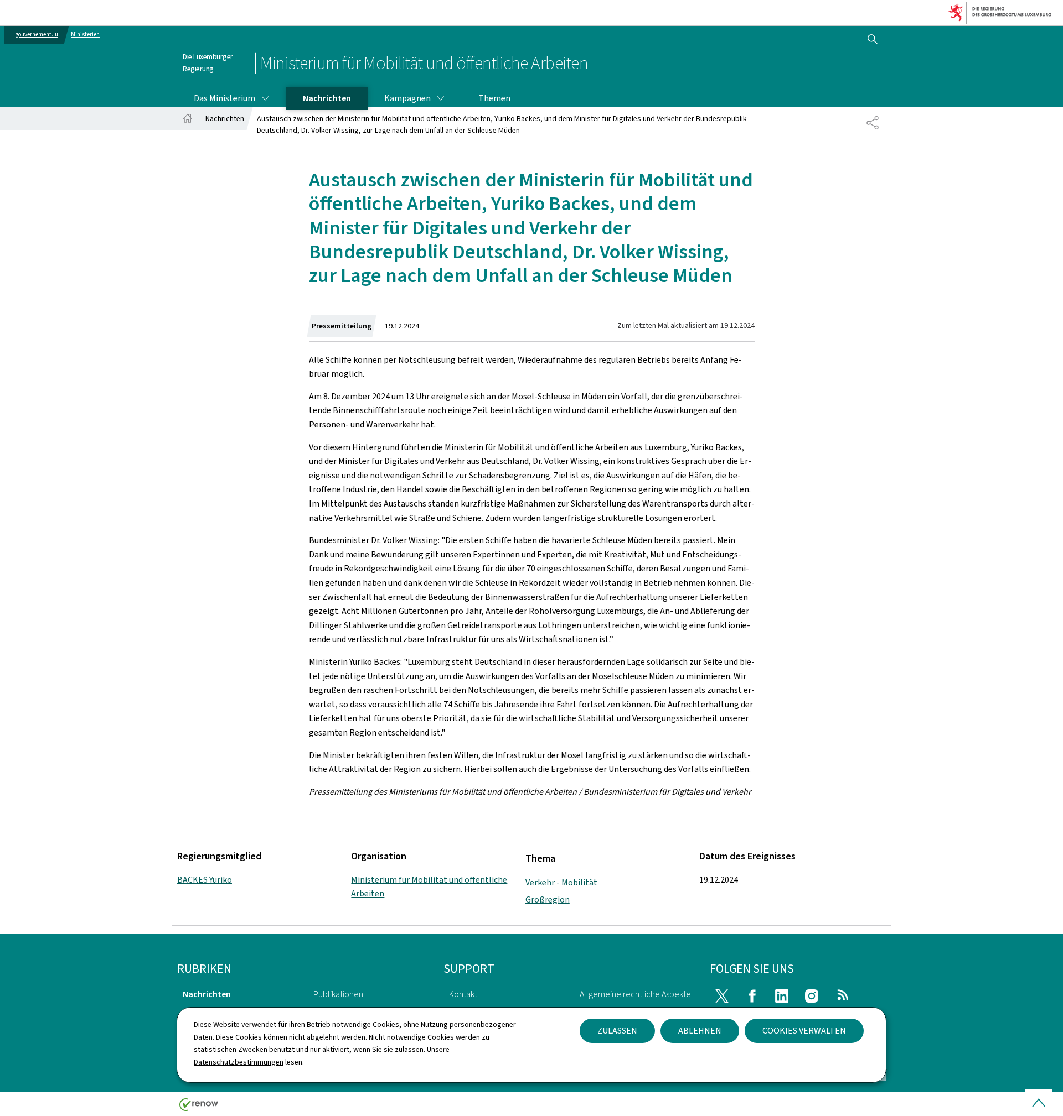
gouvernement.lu (37, 34)
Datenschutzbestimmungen (238, 1062)
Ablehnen (699, 1030)
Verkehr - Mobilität (561, 882)
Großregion (547, 899)
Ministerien (85, 34)
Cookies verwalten (804, 1030)
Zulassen (617, 1030)
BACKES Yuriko (204, 879)
